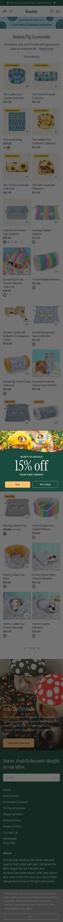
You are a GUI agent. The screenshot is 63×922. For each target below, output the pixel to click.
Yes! (17, 484)
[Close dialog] (60, 433)
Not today (45, 484)
